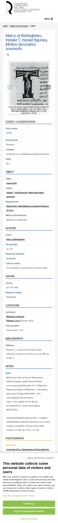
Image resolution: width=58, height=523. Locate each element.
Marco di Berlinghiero (15, 239)
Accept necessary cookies (29, 511)
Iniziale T (10, 192)
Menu (47, 19)
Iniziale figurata (20, 192)
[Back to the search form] (8, 54)
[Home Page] (29, 7)
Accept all (29, 504)
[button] (48, 87)
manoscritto (11, 183)
